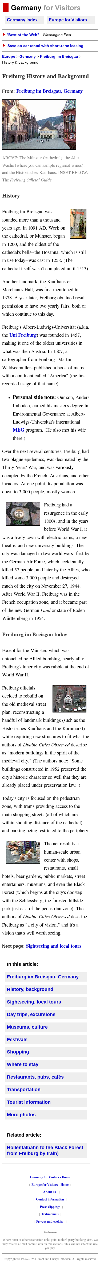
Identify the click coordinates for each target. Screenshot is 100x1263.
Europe (8, 57)
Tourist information (29, 1102)
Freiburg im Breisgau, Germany (49, 90)
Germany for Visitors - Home (50, 1177)
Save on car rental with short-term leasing (45, 46)
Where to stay (22, 1064)
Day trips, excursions (31, 1014)
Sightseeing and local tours (53, 945)
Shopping (18, 1052)
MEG (18, 429)
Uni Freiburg (23, 334)
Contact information (50, 1199)
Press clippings (50, 1206)
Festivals (17, 1039)
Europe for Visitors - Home (50, 1184)
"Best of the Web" (22, 35)
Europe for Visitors (68, 20)
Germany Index (22, 20)
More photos (21, 1114)
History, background (30, 989)
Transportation (24, 1089)
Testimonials (50, 1214)
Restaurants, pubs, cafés (35, 1077)
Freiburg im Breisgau (59, 57)
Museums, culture (27, 1027)
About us (49, 1192)
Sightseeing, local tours (34, 1002)
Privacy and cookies (50, 1221)
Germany (27, 57)
